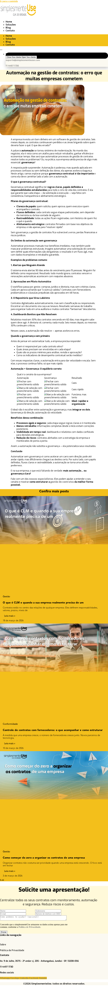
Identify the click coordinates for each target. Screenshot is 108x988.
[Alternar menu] (1, 49)
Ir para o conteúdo (9, 1)
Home (9, 21)
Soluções (11, 24)
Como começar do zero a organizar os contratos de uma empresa (44, 857)
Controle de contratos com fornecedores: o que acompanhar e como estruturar (53, 729)
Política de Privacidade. (30, 927)
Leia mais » (9, 616)
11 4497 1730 (12, 65)
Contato (10, 30)
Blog (8, 27)
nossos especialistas (41, 478)
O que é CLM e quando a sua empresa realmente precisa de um (43, 602)
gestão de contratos (62, 481)
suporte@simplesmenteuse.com (23, 60)
